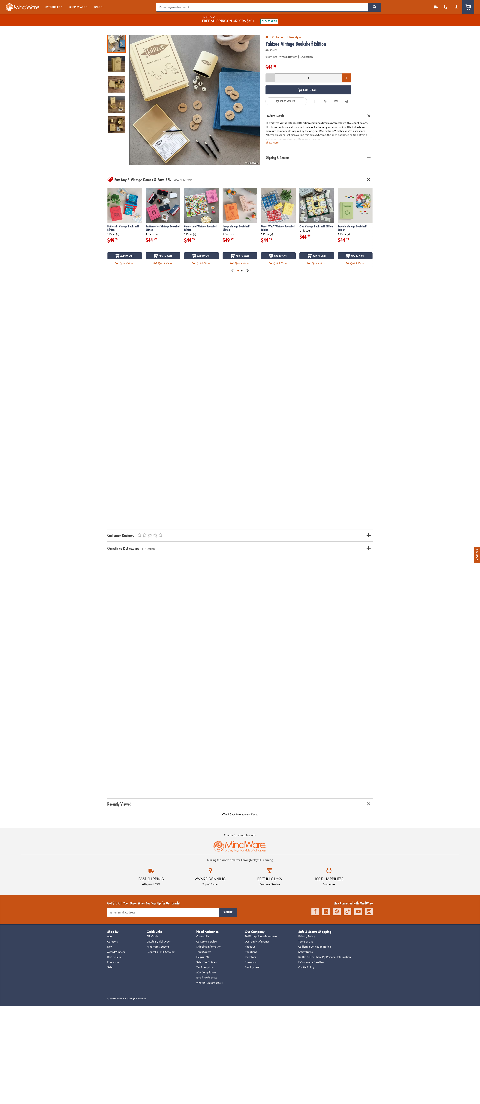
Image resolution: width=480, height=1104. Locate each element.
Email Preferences (206, 977)
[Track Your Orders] (436, 7)
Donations (251, 952)
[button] (195, 100)
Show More (272, 142)
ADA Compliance (206, 972)
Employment (252, 967)
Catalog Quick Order (158, 941)
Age (109, 936)
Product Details (275, 116)
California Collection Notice (314, 946)
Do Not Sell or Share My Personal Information (324, 957)
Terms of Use (305, 941)
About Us (250, 946)
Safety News (305, 952)
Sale (109, 967)
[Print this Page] (346, 101)
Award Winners (116, 952)
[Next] (247, 271)
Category (112, 941)
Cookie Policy (306, 967)
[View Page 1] (238, 271)
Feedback (477, 555)
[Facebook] (315, 912)
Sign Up (228, 912)
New (109, 946)
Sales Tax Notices (206, 962)
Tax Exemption (205, 967)
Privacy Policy (306, 936)
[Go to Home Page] (267, 37)
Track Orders (203, 952)
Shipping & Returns (277, 157)
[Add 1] (346, 77)
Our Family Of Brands (257, 941)
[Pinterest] (337, 912)
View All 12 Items (183, 180)
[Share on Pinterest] (325, 101)
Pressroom (251, 962)
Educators (113, 962)
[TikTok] (347, 912)
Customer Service (206, 941)
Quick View (126, 263)
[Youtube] (358, 912)
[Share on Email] (336, 101)
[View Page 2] (242, 271)
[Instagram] (369, 912)
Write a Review (288, 56)
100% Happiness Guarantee (261, 936)
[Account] (456, 7)
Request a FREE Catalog (161, 952)
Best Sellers (114, 957)
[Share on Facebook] (314, 101)
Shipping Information (208, 946)
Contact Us (202, 936)
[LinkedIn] (326, 912)
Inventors (250, 957)
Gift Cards (152, 936)
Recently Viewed (119, 804)
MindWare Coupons (158, 946)
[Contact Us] (445, 7)
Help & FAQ (202, 957)
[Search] (374, 7)
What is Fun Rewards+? (209, 982)
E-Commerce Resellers (311, 962)
